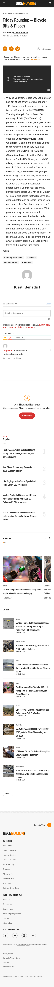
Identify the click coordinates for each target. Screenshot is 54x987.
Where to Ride (9, 874)
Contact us (7, 904)
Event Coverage (9, 850)
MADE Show (19, 725)
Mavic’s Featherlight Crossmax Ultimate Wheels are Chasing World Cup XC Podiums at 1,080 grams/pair (19, 499)
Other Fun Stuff (9, 860)
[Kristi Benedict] (27, 276)
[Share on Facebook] (5, 48)
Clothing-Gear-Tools (13, 257)
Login (48, 304)
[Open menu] (4, 3)
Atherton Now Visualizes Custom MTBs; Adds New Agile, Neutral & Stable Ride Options (32, 774)
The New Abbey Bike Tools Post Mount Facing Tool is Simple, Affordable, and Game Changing (19, 453)
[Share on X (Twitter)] (11, 48)
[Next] (49, 538)
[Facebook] (5, 935)
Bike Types (7, 845)
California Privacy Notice (11, 958)
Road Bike (26, 262)
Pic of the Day (8, 864)
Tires (17, 661)
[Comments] (39, 49)
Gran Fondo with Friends (25, 216)
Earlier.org (33, 232)
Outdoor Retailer (20, 641)
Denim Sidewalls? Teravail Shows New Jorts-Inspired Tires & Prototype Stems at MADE (20, 516)
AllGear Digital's (23, 945)
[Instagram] (23, 935)
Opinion (18, 747)
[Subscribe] (32, 935)
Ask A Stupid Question (12, 914)
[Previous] (45, 538)
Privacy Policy (8, 954)
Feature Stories (9, 855)
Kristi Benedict (20, 32)
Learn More (35, 59)
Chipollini (7, 350)
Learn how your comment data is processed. (26, 326)
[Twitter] (14, 935)
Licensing (6, 962)
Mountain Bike (10, 262)
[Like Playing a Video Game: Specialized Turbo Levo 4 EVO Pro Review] (8, 710)
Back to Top (39, 825)
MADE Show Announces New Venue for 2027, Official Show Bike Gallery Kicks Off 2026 (32, 732)
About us (6, 899)
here (17, 192)
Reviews (18, 706)
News (5, 585)
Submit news (8, 909)
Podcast (6, 918)
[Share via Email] (17, 48)
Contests (32, 257)
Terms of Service (8, 966)
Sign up (23, 143)
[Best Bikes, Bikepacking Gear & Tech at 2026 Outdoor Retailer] (8, 646)
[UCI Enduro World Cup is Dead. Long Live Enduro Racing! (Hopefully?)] (8, 752)
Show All (8, 794)
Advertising (7, 923)
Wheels (18, 619)
